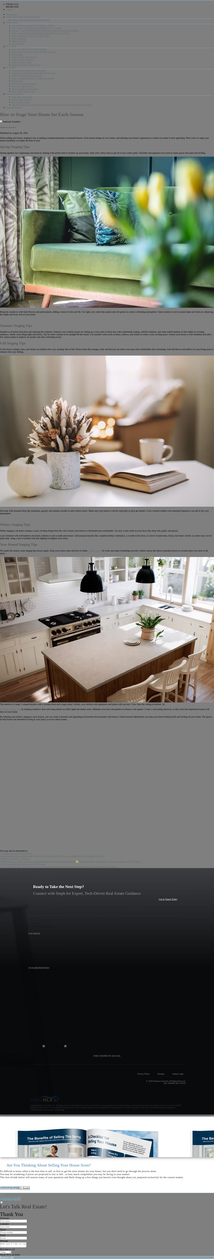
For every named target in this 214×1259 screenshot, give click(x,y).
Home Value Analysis (22, 99)
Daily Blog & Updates (22, 97)
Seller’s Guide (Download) (24, 57)
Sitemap (161, 1074)
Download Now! (9, 1188)
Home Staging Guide (21, 62)
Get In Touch (18, 43)
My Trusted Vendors (21, 102)
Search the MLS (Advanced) (25, 89)
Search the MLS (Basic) (23, 86)
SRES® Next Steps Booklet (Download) (30, 20)
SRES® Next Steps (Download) (26, 75)
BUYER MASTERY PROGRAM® (29, 70)
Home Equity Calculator (23, 59)
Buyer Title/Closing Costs (23, 91)
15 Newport (11, 14)
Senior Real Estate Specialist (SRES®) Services (34, 52)
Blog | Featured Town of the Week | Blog (30, 36)
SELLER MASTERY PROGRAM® (29, 49)
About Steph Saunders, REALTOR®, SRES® (33, 25)
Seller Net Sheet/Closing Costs (26, 65)
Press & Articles (19, 38)
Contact (9, 9)
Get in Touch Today (168, 899)
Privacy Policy (143, 1074)
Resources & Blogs (15, 94)
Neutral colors (94, 550)
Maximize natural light (10, 709)
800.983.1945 (12, 7)
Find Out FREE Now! (10, 1199)
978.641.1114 (12, 4)
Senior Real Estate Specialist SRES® (23, 17)
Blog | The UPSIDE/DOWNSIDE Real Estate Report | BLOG (40, 33)
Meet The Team (19, 41)
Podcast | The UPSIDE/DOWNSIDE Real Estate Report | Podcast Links (45, 30)
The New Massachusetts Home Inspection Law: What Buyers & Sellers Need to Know (52, 105)
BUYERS (10, 67)
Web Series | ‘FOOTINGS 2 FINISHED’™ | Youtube (36, 28)
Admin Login (177, 1074)
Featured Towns (13, 107)
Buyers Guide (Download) (24, 83)
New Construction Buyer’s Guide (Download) (33, 78)
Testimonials (17, 54)
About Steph (11, 22)
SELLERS (11, 46)
